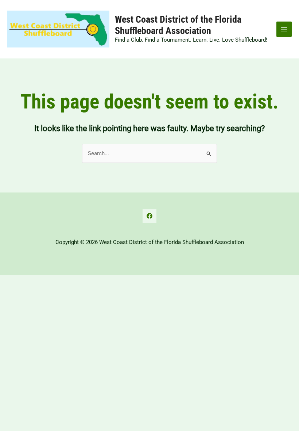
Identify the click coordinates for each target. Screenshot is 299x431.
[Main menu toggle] (284, 29)
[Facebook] (149, 216)
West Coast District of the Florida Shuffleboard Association (178, 25)
